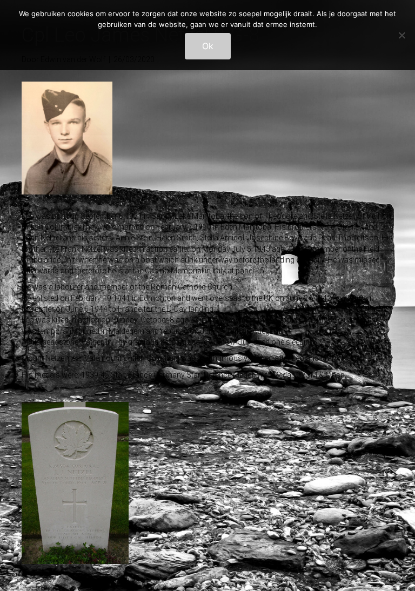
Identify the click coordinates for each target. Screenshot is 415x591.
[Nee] (401, 35)
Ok (207, 46)
